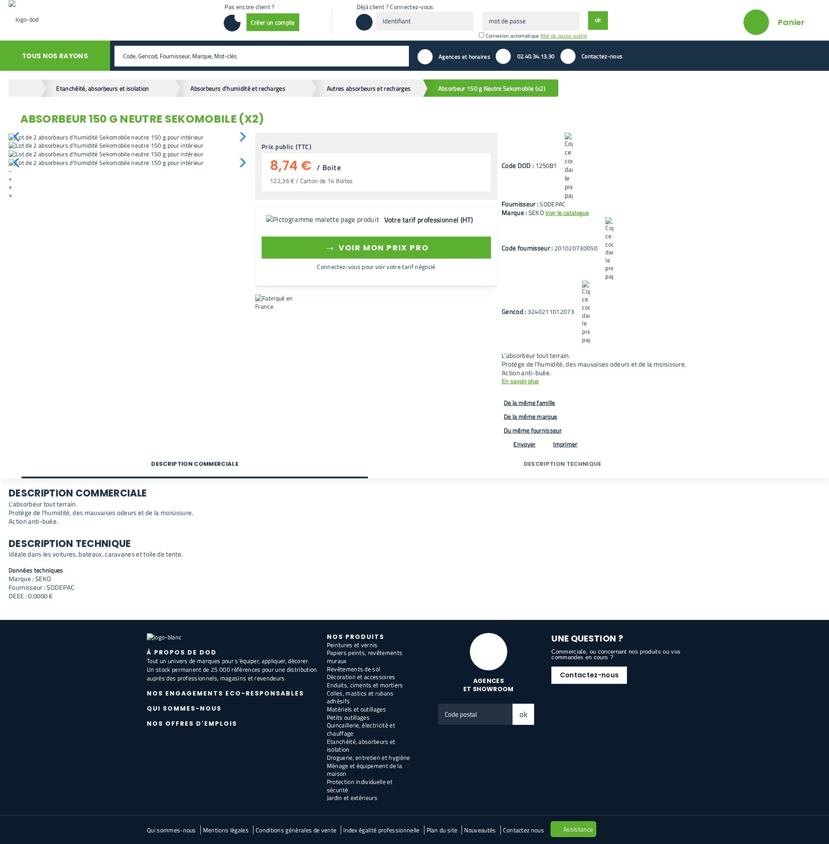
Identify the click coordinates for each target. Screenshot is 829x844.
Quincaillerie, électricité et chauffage (361, 729)
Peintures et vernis (352, 644)
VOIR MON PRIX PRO (376, 246)
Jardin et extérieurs (352, 797)
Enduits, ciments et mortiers (365, 684)
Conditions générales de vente (296, 830)
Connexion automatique (512, 36)
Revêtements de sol (353, 668)
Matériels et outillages (356, 709)
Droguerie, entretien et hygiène (368, 757)
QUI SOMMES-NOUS (184, 708)
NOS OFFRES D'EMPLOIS (192, 723)
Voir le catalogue (567, 212)
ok (523, 714)
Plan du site (442, 830)
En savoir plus (520, 381)
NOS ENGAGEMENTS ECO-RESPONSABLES (225, 693)
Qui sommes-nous (171, 830)
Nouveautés (480, 830)
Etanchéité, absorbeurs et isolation (361, 745)
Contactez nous (523, 830)
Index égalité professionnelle (381, 830)
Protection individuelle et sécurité (359, 785)
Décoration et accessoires (361, 676)
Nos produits (355, 636)
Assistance (578, 829)
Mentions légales (226, 830)
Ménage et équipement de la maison (364, 769)
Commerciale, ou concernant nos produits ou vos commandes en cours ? (615, 654)
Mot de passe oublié (564, 36)
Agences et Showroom (488, 684)
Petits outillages (348, 717)
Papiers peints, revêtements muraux (365, 656)
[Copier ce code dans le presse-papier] (569, 166)
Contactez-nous (589, 675)
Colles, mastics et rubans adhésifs (360, 697)
